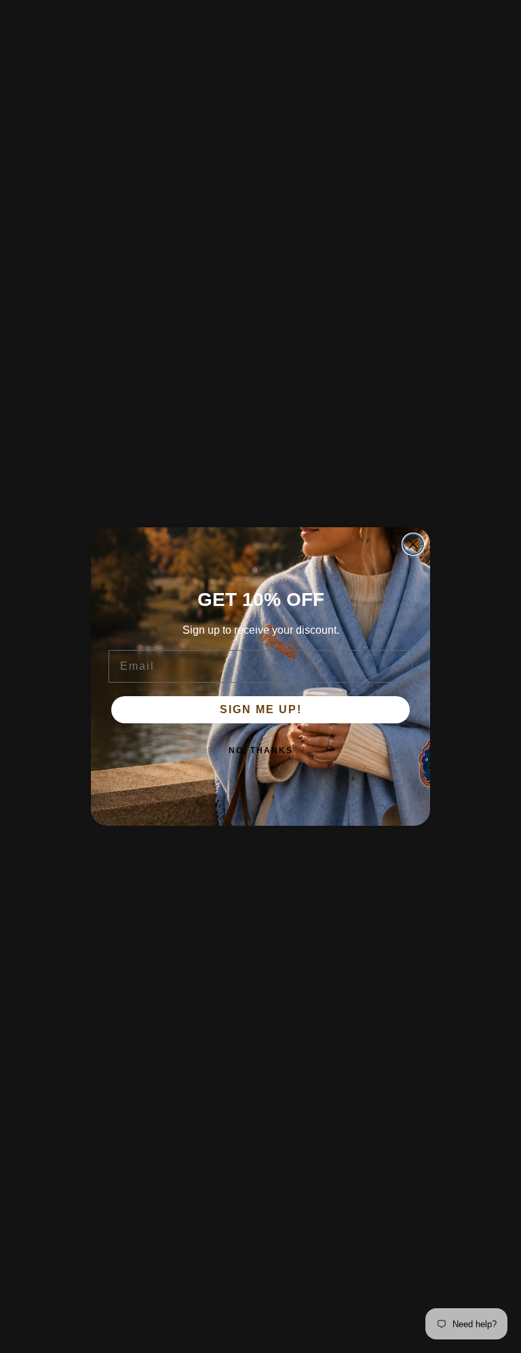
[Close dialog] (413, 544)
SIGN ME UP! (261, 709)
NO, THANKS (261, 750)
